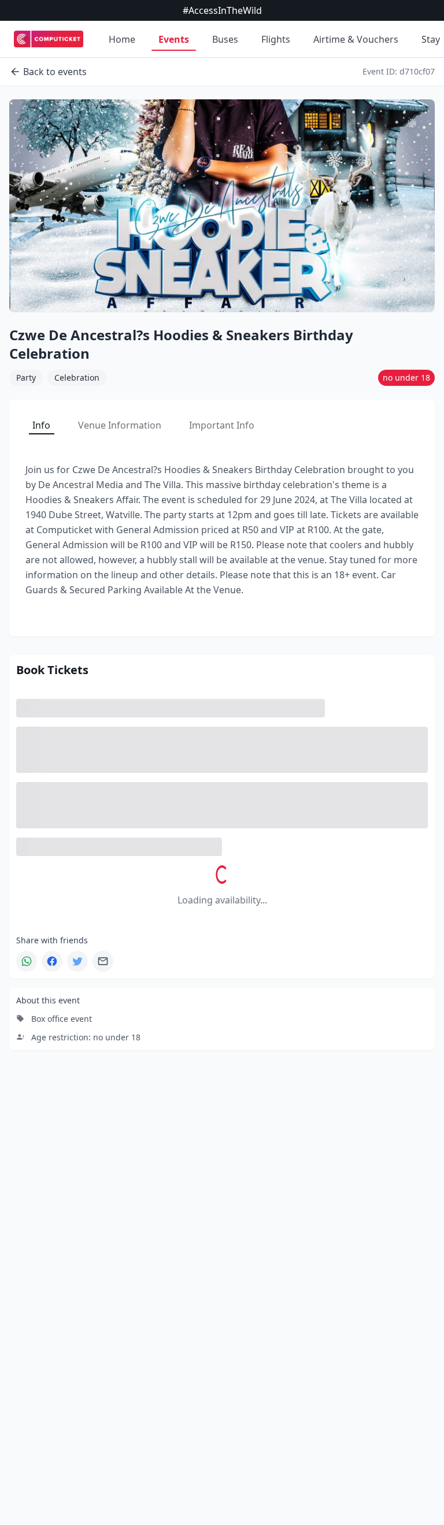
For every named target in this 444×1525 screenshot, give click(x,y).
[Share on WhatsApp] (26, 961)
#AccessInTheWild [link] (222, 10)
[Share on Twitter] (77, 961)
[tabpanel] (222, 530)
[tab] (41, 425)
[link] (48, 39)
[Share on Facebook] (52, 961)
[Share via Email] (102, 961)
